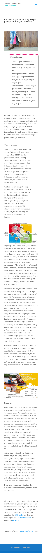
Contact (26, 547)
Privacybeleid (15, 547)
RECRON (15, 520)
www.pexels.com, (27, 531)
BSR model (19, 515)
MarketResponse (24, 518)
